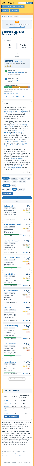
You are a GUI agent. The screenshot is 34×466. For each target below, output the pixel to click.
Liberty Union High (9, 111)
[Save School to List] (29, 219)
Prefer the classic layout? (17, 27)
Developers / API (17, 456)
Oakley (6, 400)
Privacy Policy (26, 454)
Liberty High (19, 141)
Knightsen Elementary (10, 113)
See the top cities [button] (11, 416)
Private (14, 181)
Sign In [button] (6, 10)
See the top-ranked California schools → (16, 97)
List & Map (6, 185)
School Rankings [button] (18, 7)
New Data (15, 454)
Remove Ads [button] (14, 10)
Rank (14, 189)
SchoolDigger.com (15, 462)
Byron (6, 413)
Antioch (6, 406)
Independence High (13, 80)
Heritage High (18, 61)
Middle (22, 178)
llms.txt (14, 458)
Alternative (6, 181)
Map (17, 201)
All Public (6, 178)
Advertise (4, 458)
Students (21, 189)
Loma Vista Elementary (21, 166)
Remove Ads (26, 458)
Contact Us (5, 456)
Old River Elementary (11, 326)
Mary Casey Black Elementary (16, 72)
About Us (4, 454)
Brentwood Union (21, 111)
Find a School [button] (7, 7)
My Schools (7, 193)
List (17, 198)
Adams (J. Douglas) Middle (12, 224)
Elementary (14, 178)
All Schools (22, 181)
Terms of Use (26, 456)
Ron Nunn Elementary (11, 291)
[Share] (31, 3)
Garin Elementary (10, 344)
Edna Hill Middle (9, 274)
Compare (25, 219)
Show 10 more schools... (17, 379)
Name (8, 189)
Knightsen (7, 403)
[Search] (27, 3)
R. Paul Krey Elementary (14, 168)
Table (13, 185)
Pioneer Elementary (10, 362)
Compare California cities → (12, 94)
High (28, 178)
